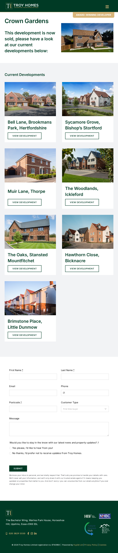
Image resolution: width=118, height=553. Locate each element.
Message (14, 418)
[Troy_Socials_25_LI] (35, 533)
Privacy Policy (90, 545)
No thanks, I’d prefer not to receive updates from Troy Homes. (47, 453)
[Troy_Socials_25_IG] (31, 533)
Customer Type (69, 402)
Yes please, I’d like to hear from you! (32, 447)
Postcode (15, 402)
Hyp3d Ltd (78, 545)
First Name (16, 370)
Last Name (68, 370)
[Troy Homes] (22, 3)
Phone (64, 386)
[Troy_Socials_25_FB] (28, 533)
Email (12, 386)
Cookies (102, 545)
